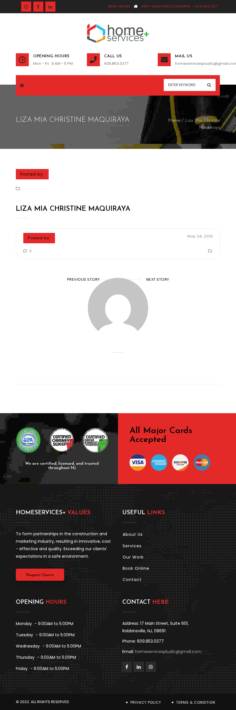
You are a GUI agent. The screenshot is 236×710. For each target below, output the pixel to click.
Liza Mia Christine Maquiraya (73, 209)
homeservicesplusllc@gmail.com (197, 63)
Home (174, 120)
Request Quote (40, 575)
